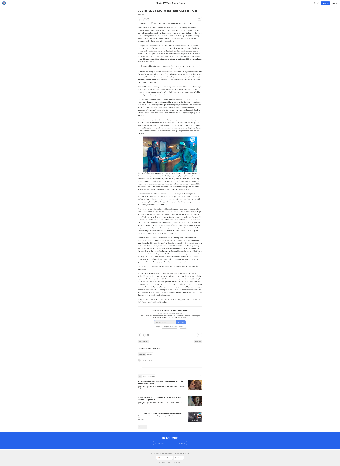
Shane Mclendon (160, 302)
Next (196, 341)
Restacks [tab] (149, 354)
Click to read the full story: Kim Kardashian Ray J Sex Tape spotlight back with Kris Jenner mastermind (161, 387)
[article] (170, 386)
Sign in (334, 3)
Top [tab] (140, 376)
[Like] (139, 19)
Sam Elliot (148, 266)
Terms (176, 453)
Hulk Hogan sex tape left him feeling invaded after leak (160, 413)
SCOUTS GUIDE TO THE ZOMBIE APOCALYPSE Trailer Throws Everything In (159, 398)
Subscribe (325, 3)
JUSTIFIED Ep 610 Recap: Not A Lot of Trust (175, 23)
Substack (161, 462)
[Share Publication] (318, 3)
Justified (141, 30)
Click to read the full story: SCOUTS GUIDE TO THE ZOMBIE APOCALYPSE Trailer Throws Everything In (160, 403)
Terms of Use (178, 326)
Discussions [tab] (151, 376)
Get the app (178, 458)
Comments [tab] (142, 354)
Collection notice (184, 453)
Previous (144, 341)
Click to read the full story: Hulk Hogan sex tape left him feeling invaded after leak (161, 416)
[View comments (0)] (144, 19)
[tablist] (145, 354)
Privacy (171, 453)
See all (141, 427)
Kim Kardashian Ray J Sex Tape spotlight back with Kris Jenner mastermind (160, 382)
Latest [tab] (144, 376)
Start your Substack (165, 458)
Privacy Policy (183, 328)
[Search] (314, 3)
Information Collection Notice (169, 328)
